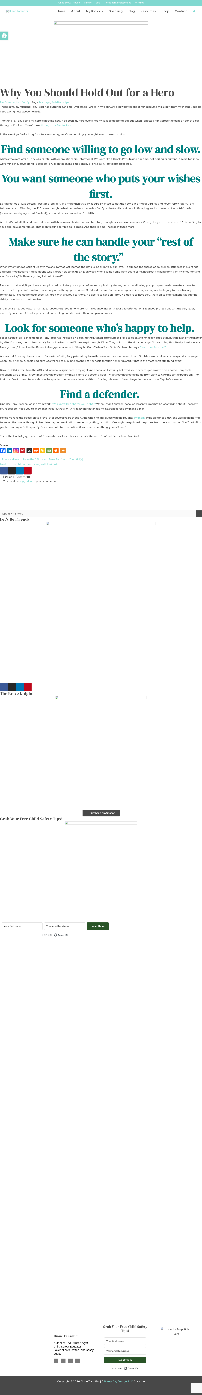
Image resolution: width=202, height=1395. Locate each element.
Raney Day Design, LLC (118, 1381)
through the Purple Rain (56, 125)
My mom (139, 417)
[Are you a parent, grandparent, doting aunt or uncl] (84, 1131)
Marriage (44, 102)
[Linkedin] (10, 452)
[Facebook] (3, 452)
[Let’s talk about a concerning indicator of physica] (151, 1126)
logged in (26, 481)
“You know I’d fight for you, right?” (74, 404)
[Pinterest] (23, 452)
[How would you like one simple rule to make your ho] (17, 1077)
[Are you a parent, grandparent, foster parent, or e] (185, 1032)
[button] (101, 11)
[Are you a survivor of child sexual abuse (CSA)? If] (50, 1018)
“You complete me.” (153, 347)
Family (25, 102)
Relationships (60, 102)
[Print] (56, 452)
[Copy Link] (43, 452)
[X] (30, 452)
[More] (64, 452)
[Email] (49, 452)
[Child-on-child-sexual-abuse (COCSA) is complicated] (118, 1030)
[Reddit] (36, 452)
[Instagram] (16, 452)
